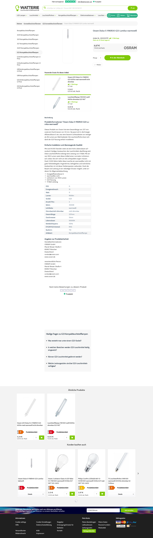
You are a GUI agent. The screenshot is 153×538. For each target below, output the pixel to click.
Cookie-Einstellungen (43, 522)
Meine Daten (102, 522)
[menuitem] (28, 8)
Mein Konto (86, 518)
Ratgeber (60, 522)
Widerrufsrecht (20, 533)
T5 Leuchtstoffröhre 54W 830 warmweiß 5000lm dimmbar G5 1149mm (119, 481)
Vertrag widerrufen (89, 531)
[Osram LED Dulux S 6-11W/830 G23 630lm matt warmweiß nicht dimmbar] (57, 84)
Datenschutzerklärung (44, 525)
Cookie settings (20, 522)
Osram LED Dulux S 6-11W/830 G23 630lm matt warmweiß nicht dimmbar (79, 79)
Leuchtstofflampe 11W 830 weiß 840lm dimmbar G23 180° (79, 98)
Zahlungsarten (87, 528)
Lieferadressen (87, 525)
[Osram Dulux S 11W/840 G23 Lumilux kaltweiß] (31, 463)
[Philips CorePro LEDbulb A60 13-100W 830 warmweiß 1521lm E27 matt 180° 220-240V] (91, 463)
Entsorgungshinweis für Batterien (65, 526)
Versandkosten (20, 531)
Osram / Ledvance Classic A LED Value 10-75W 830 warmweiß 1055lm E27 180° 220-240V (60, 481)
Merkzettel (102, 528)
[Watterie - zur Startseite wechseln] (27, 8)
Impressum (40, 533)
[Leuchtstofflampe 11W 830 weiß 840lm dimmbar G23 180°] (57, 102)
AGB (37, 531)
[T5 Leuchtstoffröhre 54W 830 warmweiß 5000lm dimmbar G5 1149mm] (121, 463)
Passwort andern (104, 525)
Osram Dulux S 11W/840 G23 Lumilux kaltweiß (30, 480)
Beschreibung (49, 118)
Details (30, 494)
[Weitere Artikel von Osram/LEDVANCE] (126, 48)
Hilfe (17, 525)
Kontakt (59, 531)
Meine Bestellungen (89, 522)
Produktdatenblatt (31, 432)
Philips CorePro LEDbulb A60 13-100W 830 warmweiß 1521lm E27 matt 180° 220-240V (91, 481)
